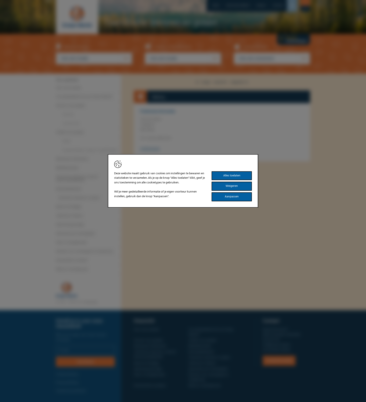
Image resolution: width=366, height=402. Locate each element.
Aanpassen (232, 196)
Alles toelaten (231, 175)
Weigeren (232, 186)
